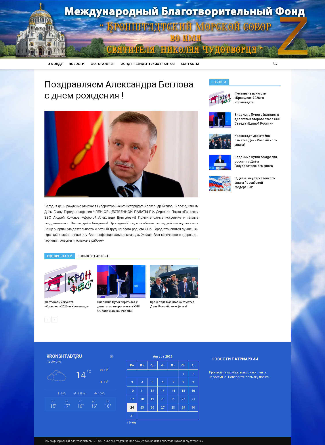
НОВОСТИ (76, 64)
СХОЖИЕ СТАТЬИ (59, 256)
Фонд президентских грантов (147, 64)
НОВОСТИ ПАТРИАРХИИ (235, 359)
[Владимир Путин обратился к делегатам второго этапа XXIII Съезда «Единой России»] (121, 281)
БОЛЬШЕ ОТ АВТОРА (93, 256)
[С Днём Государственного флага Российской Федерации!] (220, 183)
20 (162, 399)
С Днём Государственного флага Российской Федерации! (255, 182)
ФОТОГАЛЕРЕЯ (102, 64)
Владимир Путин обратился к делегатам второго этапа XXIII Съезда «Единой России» (118, 306)
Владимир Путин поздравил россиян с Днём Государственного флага (256, 161)
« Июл (131, 422)
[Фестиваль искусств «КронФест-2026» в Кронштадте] (68, 281)
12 (152, 390)
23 (193, 399)
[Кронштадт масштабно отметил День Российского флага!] (174, 281)
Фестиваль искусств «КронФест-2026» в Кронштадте (250, 98)
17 (132, 399)
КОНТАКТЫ (190, 64)
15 (183, 390)
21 (173, 399)
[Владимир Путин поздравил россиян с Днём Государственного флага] (220, 162)
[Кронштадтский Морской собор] (162, 29)
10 (132, 390)
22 (183, 399)
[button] (275, 64)
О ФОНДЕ (55, 64)
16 (193, 390)
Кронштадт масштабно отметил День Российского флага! (256, 140)
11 (142, 390)
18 (142, 399)
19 (152, 399)
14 (173, 390)
